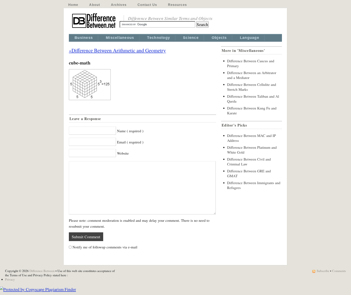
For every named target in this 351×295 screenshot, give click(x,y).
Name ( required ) (130, 130)
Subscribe (323, 271)
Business (84, 38)
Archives (119, 5)
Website (123, 153)
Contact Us (147, 5)
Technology (158, 38)
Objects (219, 38)
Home (73, 5)
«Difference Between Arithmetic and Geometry (117, 50)
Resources (177, 5)
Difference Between (42, 271)
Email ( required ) (130, 142)
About (94, 5)
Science (191, 38)
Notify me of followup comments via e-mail (105, 247)
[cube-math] (142, 84)
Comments (339, 271)
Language (249, 38)
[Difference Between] (94, 28)
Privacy (10, 279)
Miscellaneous (120, 38)
